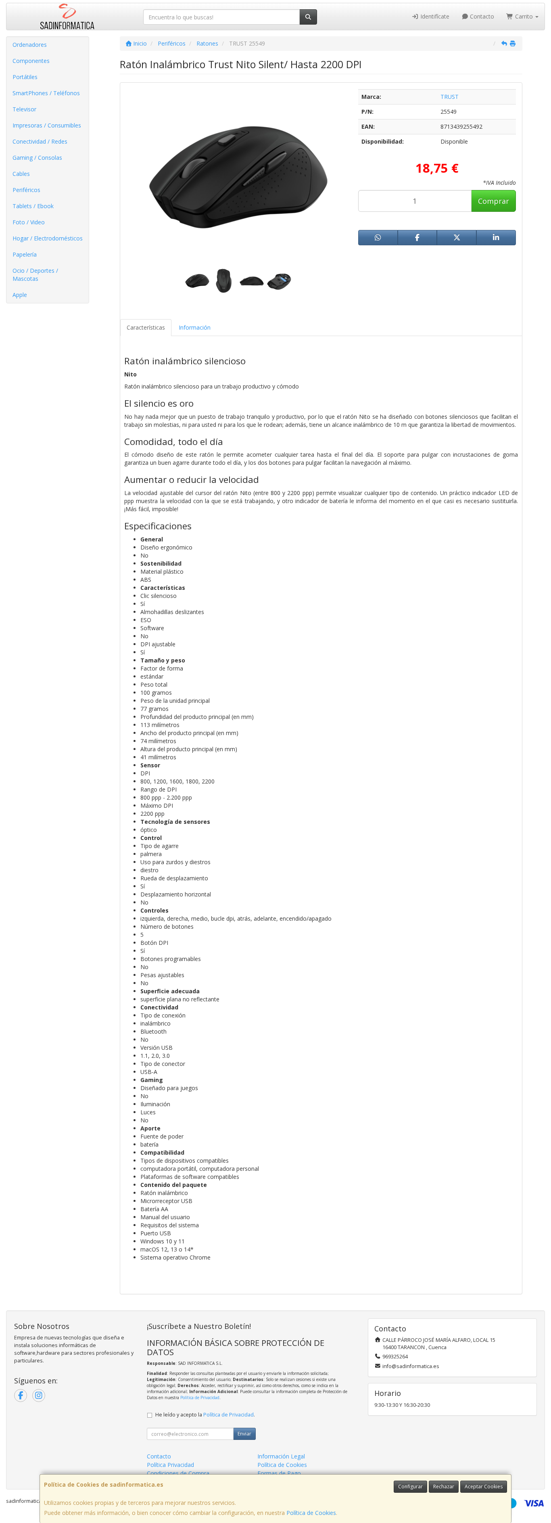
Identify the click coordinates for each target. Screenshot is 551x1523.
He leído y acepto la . (205, 1414)
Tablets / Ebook (33, 206)
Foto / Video (29, 222)
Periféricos (26, 190)
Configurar (410, 1486)
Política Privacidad (170, 1465)
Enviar (244, 1433)
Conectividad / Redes (40, 141)
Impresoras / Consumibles (47, 125)
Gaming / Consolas (37, 157)
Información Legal (281, 1456)
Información (195, 327)
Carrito (523, 16)
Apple (20, 295)
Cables (21, 174)
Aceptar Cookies (484, 1486)
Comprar (493, 201)
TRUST (449, 96)
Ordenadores (30, 44)
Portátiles (25, 77)
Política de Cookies (311, 1513)
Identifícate (434, 16)
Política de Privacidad (199, 1397)
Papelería (25, 254)
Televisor (24, 109)
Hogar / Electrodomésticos (48, 238)
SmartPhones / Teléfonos (46, 93)
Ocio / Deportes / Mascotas (35, 274)
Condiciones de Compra (178, 1473)
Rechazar (443, 1486)
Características (146, 327)
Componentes (31, 61)
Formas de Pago (279, 1473)
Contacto (481, 16)
